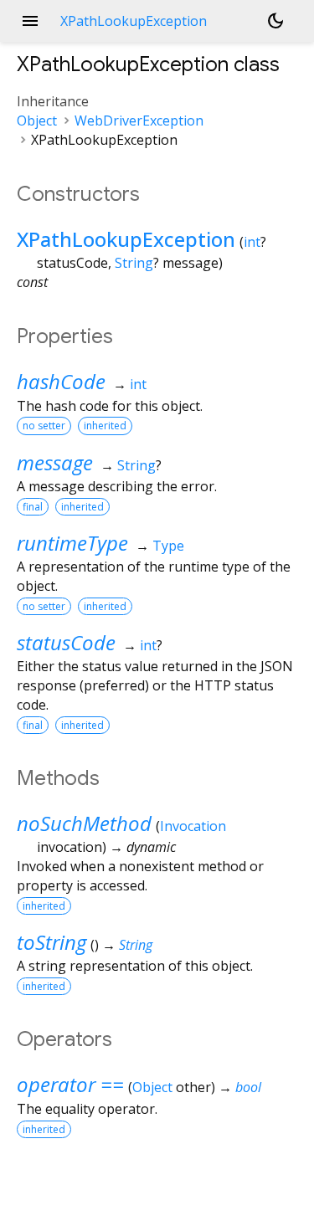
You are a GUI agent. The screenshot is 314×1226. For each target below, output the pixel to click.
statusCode (66, 642)
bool (248, 1087)
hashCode (61, 381)
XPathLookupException (126, 239)
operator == (70, 1084)
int (252, 242)
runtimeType (72, 543)
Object (37, 120)
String (134, 263)
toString (51, 942)
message (55, 462)
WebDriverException (139, 120)
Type (168, 545)
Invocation (193, 826)
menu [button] (30, 21)
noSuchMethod (84, 823)
